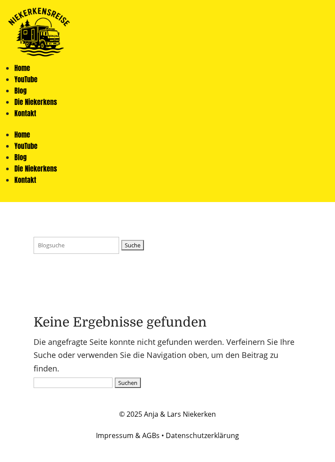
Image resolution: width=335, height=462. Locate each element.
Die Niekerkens (35, 102)
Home (22, 68)
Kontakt (25, 113)
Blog (20, 90)
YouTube (26, 79)
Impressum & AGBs (128, 435)
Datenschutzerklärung (202, 435)
